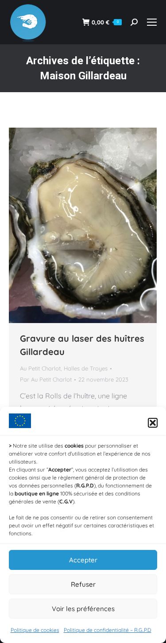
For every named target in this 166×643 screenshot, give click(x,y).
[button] (152, 422)
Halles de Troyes (86, 368)
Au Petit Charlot (40, 368)
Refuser (83, 584)
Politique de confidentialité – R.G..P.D (107, 630)
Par (46, 379)
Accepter (83, 560)
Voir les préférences (83, 608)
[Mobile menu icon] (152, 22)
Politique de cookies (35, 630)
